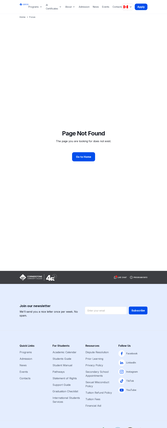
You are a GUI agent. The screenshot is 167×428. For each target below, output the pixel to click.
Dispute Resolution (97, 352)
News (96, 6)
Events (105, 6)
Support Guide (62, 384)
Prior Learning (94, 358)
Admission (84, 6)
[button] (120, 277)
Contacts (117, 6)
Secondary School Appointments (97, 373)
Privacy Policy (94, 365)
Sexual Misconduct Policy (97, 384)
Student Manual (62, 365)
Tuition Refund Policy (98, 392)
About (68, 6)
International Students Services (66, 399)
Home (22, 17)
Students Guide (62, 358)
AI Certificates (52, 7)
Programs (33, 6)
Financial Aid (93, 405)
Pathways (59, 371)
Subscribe (138, 310)
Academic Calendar (64, 352)
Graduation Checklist (65, 391)
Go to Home (83, 156)
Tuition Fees (92, 399)
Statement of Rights (65, 378)
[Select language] (127, 7)
